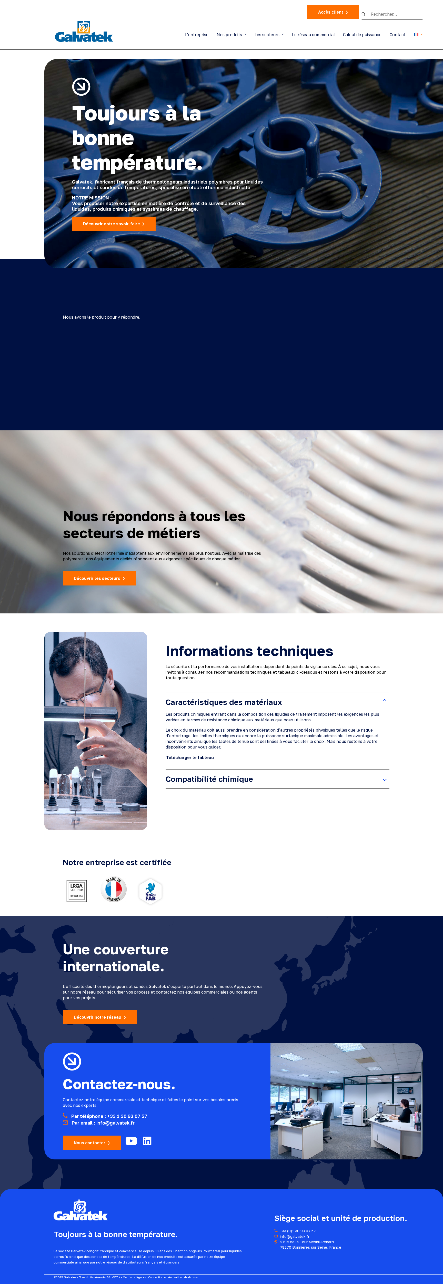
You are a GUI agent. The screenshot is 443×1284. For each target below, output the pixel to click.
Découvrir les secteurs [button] (97, 578)
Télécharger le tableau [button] (190, 757)
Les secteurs (267, 34)
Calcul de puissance (362, 34)
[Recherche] (392, 14)
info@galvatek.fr (115, 1123)
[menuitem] (198, 34)
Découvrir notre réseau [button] (97, 1017)
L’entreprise (196, 34)
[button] (366, 14)
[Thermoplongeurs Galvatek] (84, 31)
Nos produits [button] (229, 34)
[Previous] (381, 327)
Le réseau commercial (313, 34)
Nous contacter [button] (89, 1142)
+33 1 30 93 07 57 (127, 1116)
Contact (398, 34)
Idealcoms (191, 1277)
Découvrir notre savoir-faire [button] (111, 223)
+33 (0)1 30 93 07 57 (298, 1231)
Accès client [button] (330, 12)
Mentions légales (134, 1277)
